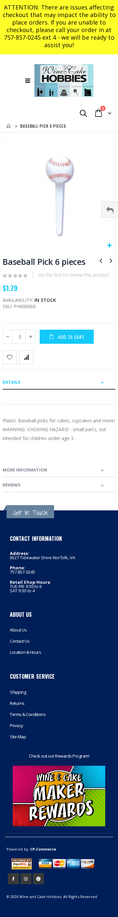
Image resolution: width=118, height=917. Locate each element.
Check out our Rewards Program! (59, 756)
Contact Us (20, 641)
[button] (109, 245)
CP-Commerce (43, 849)
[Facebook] (13, 878)
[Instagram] (25, 878)
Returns (17, 703)
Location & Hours (25, 652)
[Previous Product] (101, 261)
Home (9, 126)
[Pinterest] (38, 878)
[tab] (59, 382)
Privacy (16, 725)
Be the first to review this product (73, 275)
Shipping (18, 692)
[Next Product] (110, 261)
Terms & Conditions (28, 714)
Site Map (18, 737)
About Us (18, 630)
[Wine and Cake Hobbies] (63, 80)
